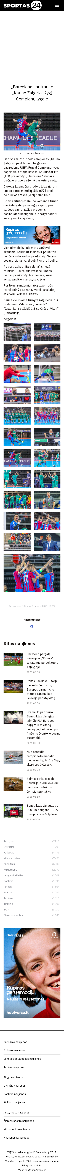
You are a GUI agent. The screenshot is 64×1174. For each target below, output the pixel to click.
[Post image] (13, 659)
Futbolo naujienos (14, 1050)
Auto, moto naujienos (17, 1112)
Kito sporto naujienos (17, 1129)
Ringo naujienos (13, 1077)
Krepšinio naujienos (15, 1042)
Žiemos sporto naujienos (19, 1121)
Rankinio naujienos (15, 1094)
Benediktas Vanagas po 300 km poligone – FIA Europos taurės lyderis (42, 810)
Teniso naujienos (14, 1067)
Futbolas (26, 606)
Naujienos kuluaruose (17, 1137)
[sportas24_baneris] (32, 1017)
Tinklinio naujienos (14, 1102)
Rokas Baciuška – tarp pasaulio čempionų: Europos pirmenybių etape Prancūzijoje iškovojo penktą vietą (42, 689)
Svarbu (35, 606)
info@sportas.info (31, 1165)
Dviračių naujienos (15, 1085)
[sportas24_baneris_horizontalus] (32, 243)
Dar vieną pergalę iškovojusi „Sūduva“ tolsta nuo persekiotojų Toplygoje (42, 660)
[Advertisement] (32, 44)
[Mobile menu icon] (56, 5)
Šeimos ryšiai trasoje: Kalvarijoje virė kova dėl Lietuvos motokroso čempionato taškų (43, 785)
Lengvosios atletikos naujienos (22, 1058)
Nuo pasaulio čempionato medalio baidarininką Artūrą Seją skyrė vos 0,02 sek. (43, 758)
